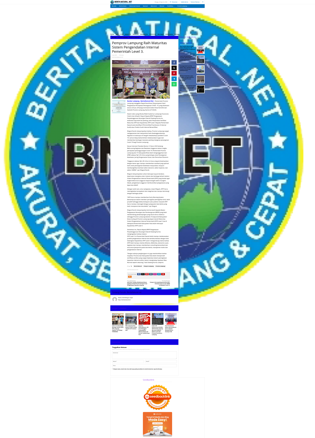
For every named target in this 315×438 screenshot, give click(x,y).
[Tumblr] (151, 274)
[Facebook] (139, 274)
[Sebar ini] (174, 62)
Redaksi (194, 97)
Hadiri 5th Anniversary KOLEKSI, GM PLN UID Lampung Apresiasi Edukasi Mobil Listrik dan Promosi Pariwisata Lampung (157, 330)
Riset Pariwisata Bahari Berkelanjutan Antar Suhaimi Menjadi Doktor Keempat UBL (170, 328)
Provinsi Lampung (160, 266)
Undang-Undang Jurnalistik (186, 100)
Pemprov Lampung (149, 266)
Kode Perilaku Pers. (185, 97)
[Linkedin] (159, 274)
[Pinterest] (147, 274)
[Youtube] (163, 274)
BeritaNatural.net (134, 292)
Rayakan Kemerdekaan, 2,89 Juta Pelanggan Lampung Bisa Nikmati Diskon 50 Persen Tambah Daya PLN (144, 330)
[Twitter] (143, 274)
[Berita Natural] (121, 2)
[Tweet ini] (174, 68)
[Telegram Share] (174, 78)
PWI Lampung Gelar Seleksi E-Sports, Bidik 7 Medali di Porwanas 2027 (131, 328)
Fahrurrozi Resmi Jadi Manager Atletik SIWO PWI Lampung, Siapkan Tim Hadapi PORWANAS (118, 328)
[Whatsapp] (174, 84)
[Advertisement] (157, 20)
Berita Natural (138, 266)
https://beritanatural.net (124, 300)
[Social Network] (203, 2)
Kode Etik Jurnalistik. (185, 98)
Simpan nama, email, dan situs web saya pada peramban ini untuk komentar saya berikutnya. (137, 369)
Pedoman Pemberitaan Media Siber (189, 101)
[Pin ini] (174, 73)
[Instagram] (155, 274)
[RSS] (130, 277)
